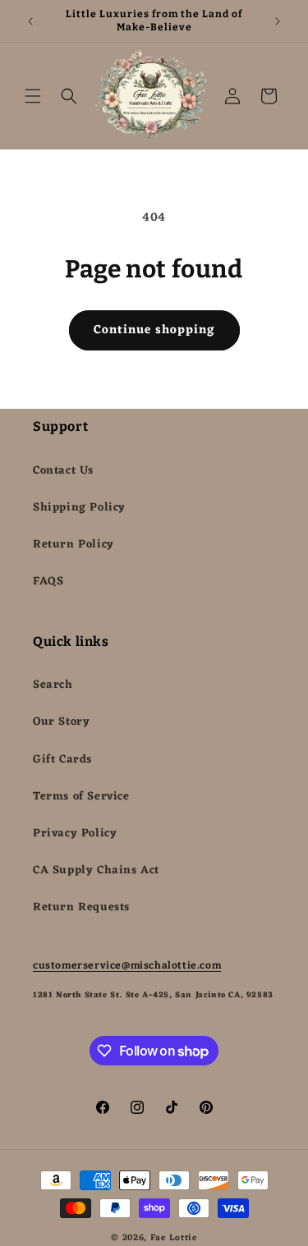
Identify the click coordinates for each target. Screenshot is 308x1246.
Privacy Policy (75, 833)
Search (53, 685)
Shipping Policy (79, 507)
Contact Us (63, 470)
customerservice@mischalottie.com (127, 965)
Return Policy (73, 544)
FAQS (48, 581)
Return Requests (81, 907)
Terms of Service (81, 796)
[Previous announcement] (30, 21)
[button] (33, 96)
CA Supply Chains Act (96, 870)
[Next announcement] (278, 21)
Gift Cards (62, 759)
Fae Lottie (173, 1238)
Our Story (61, 722)
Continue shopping (154, 330)
